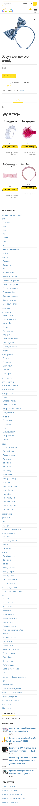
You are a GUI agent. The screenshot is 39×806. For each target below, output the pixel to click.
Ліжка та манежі (8, 331)
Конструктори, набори (10, 478)
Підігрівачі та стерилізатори (11, 280)
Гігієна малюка (7, 420)
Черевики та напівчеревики (11, 249)
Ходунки (5, 350)
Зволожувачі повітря (9, 319)
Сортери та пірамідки (9, 505)
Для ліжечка (7, 466)
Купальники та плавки (9, 637)
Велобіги (6, 358)
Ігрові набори (6, 517)
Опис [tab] (18, 100)
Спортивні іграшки (8, 509)
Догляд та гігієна (7, 417)
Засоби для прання (9, 432)
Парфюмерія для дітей (10, 579)
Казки (3, 521)
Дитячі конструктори (8, 382)
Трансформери (6, 704)
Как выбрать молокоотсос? (10, 790)
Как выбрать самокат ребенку (11, 802)
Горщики (6, 428)
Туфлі (4, 245)
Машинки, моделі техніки (9, 587)
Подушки (4, 681)
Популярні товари (7, 684)
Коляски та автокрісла (8, 533)
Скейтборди (7, 373)
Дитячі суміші (7, 265)
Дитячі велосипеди (7, 378)
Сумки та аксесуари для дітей (10, 700)
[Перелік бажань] (24, 11)
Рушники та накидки (9, 653)
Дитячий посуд (7, 261)
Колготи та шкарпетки (9, 626)
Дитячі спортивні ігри (8, 389)
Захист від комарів (8, 575)
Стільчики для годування (10, 304)
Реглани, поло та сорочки (11, 649)
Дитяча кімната (6, 312)
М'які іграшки (7, 482)
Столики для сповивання (10, 346)
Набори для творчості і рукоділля (12, 591)
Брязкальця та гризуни (10, 447)
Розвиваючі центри (9, 501)
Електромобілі (7, 366)
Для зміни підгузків (9, 556)
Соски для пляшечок (9, 300)
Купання (5, 327)
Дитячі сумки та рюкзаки (9, 393)
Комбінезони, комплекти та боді (13, 630)
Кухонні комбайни (8, 272)
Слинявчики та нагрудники (11, 296)
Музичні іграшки (8, 490)
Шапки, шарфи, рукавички (11, 669)
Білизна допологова (9, 401)
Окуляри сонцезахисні (10, 641)
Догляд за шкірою (8, 571)
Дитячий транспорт (7, 354)
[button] (34, 19)
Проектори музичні (9, 498)
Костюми (6, 633)
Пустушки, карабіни (9, 292)
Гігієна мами (7, 424)
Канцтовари (5, 525)
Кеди (4, 230)
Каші (4, 268)
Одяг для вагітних (8, 412)
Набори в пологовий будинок (12, 408)
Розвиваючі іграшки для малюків (12, 692)
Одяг (3, 595)
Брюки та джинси (8, 606)
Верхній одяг (7, 610)
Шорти (5, 672)
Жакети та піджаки (8, 614)
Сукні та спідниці (8, 661)
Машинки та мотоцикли (10, 486)
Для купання (7, 463)
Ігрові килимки (7, 474)
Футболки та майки (9, 665)
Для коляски (7, 459)
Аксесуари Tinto (8, 602)
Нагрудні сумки (7, 548)
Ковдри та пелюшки (9, 622)
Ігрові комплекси (7, 514)
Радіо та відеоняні (8, 342)
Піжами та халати (8, 645)
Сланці (5, 241)
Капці (4, 226)
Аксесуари (21, 90)
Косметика (5, 552)
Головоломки (6, 308)
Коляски (5, 544)
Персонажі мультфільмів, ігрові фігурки (14, 677)
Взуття (3, 219)
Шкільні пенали (6, 708)
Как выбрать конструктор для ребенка (13, 798)
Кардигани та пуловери (10, 618)
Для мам (4, 397)
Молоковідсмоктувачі (10, 276)
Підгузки (5, 439)
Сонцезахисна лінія (9, 583)
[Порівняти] (23, 11)
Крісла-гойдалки (8, 323)
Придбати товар (9, 76)
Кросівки (6, 234)
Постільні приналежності (10, 338)
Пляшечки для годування (10, 284)
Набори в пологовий (9, 435)
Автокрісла (6, 536)
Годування (5, 257)
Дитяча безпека (8, 315)
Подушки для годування (10, 288)
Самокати (6, 369)
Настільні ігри (7, 494)
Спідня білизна (7, 657)
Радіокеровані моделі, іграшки (11, 688)
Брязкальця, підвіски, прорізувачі (12, 215)
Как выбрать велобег (8, 786)
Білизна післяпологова (10, 404)
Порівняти (7, 153)
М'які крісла (7, 335)
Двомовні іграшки (8, 451)
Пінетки (5, 237)
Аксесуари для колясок (10, 540)
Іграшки (4, 444)
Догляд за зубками (9, 567)
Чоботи (5, 253)
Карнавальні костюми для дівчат (11, 529)
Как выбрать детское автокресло (12, 794)
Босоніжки (6, 222)
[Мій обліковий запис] (27, 11)
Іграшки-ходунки (8, 470)
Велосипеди (7, 362)
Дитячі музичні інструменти (10, 385)
